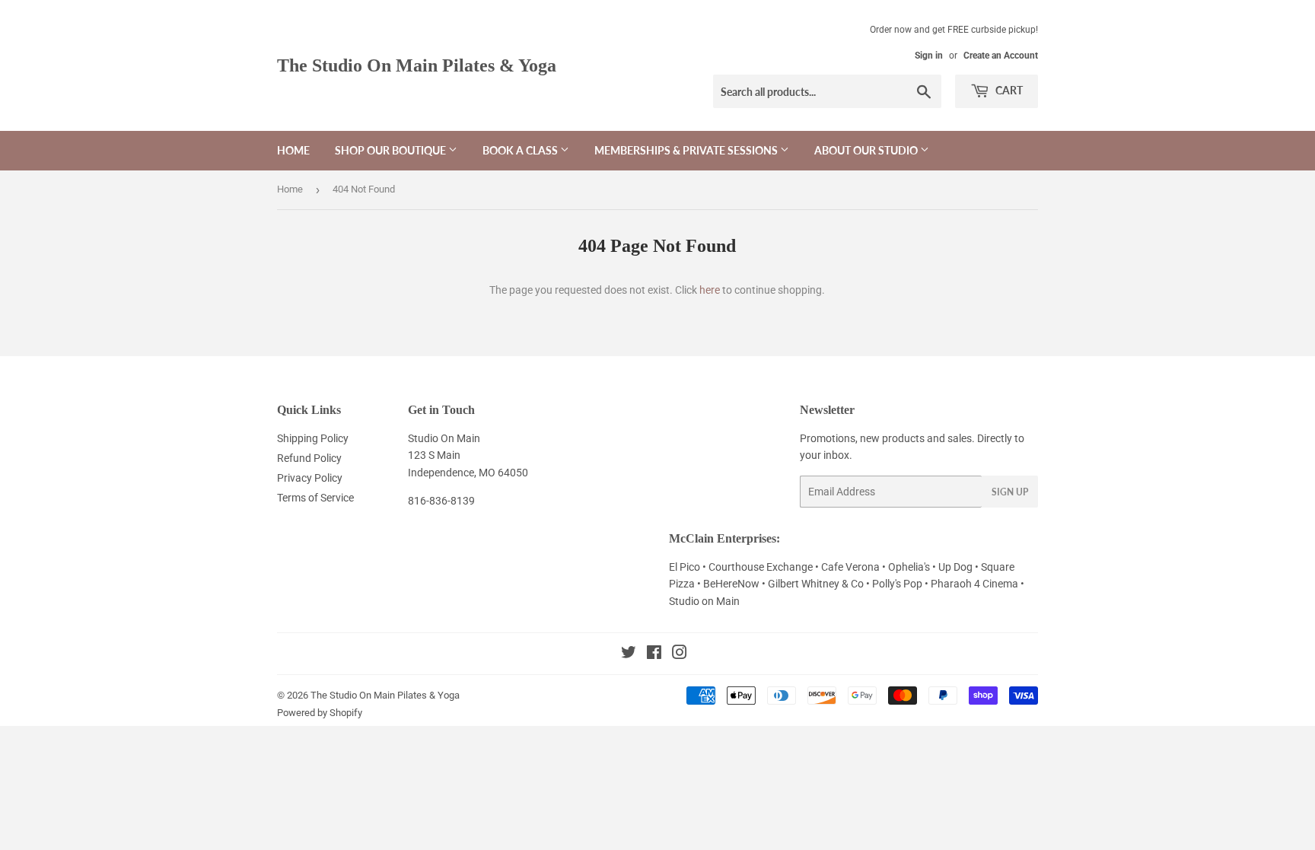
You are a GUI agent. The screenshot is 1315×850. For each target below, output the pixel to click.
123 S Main (434, 455)
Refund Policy (309, 458)
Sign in (929, 55)
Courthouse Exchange (760, 567)
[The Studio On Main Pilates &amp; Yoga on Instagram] (679, 654)
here (709, 290)
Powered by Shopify (319, 712)
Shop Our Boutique (391, 150)
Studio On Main (444, 438)
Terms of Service (315, 498)
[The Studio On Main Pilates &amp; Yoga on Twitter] (628, 654)
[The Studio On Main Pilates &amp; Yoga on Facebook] (654, 654)
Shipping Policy (313, 438)
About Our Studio (867, 150)
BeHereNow (732, 584)
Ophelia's (909, 567)
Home (293, 150)
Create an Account (1000, 55)
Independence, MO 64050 (468, 472)
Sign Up (1010, 492)
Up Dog (956, 567)
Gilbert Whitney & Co (816, 584)
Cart (1008, 90)
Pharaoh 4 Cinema (975, 584)
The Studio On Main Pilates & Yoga (416, 65)
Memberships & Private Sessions (687, 150)
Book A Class (521, 150)
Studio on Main (704, 601)
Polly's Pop (897, 584)
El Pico (685, 567)
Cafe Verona (851, 567)
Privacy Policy (309, 478)
